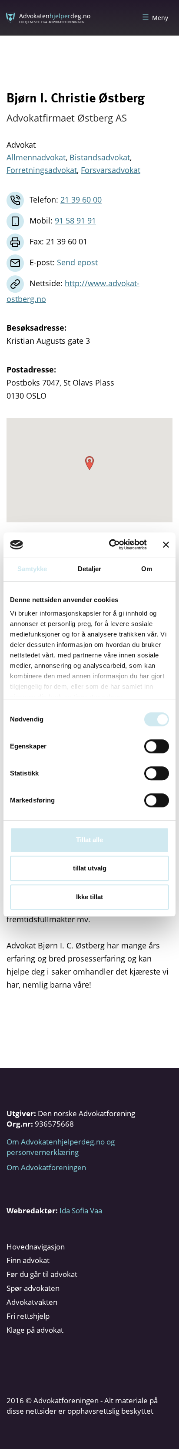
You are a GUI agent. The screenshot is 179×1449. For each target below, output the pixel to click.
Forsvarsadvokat (110, 170)
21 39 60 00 (81, 199)
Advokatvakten (32, 1302)
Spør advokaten (33, 1288)
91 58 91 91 (75, 220)
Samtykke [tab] (32, 568)
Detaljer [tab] (90, 568)
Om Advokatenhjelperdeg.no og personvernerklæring (61, 1147)
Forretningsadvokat (42, 170)
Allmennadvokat (36, 157)
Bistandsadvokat (100, 157)
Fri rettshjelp (28, 1316)
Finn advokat (28, 1260)
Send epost (77, 262)
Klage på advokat (35, 1330)
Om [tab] (146, 568)
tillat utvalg (89, 868)
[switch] (156, 746)
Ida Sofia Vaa (81, 1210)
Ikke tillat (89, 897)
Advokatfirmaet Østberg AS (67, 117)
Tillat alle (89, 839)
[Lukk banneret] (166, 545)
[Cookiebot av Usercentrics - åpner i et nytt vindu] (111, 544)
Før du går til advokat (42, 1274)
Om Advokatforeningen (46, 1167)
